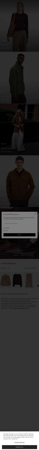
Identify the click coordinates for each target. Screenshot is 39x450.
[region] (19, 440)
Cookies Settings (19, 442)
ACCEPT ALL (19, 447)
